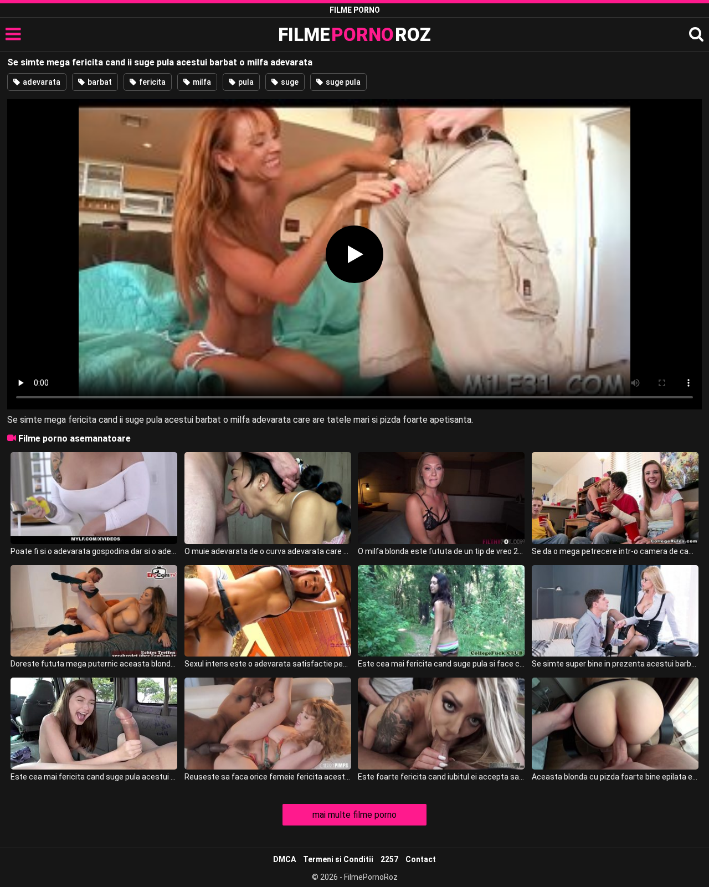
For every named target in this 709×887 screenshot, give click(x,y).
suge (289, 82)
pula (245, 82)
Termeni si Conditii (338, 859)
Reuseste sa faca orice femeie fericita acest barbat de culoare (267, 776)
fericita (151, 82)
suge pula (342, 82)
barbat (99, 82)
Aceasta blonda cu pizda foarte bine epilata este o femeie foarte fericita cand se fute (615, 776)
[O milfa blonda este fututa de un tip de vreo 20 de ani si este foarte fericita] (441, 498)
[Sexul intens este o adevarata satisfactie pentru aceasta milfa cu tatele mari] (267, 611)
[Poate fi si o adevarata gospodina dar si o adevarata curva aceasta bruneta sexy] (94, 498)
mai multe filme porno (354, 814)
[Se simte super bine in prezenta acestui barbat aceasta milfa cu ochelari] (615, 611)
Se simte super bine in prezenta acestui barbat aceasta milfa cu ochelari (615, 663)
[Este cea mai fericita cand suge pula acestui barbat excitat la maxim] (94, 724)
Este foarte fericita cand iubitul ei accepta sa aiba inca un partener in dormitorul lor (441, 776)
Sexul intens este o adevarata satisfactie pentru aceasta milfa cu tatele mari (267, 663)
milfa (201, 82)
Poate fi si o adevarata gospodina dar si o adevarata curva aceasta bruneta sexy (94, 551)
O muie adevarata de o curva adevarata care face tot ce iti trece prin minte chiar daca (267, 551)
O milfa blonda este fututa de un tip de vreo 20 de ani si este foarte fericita (441, 551)
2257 (389, 859)
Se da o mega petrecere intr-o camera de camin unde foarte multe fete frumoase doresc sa (615, 551)
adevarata (40, 82)
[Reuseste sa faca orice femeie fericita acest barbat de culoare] (267, 724)
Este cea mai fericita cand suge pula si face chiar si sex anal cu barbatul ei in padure (441, 663)
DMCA (284, 859)
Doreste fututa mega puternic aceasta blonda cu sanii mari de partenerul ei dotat (94, 663)
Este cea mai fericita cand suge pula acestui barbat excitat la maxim (94, 776)
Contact (420, 859)
